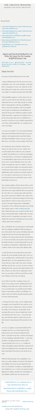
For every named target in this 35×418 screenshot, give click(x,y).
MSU (15, 64)
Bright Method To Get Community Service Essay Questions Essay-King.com (17, 383)
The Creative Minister (17, 5)
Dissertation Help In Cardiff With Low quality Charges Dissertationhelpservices (17, 389)
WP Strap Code (24, 409)
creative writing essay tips (22, 208)
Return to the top (28, 401)
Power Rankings (21, 64)
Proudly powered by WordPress (12, 406)
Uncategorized (20, 62)
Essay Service (9, 64)
